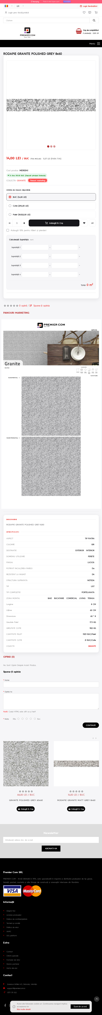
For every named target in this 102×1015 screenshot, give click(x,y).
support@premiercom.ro (16, 988)
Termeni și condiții (13, 923)
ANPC (9, 931)
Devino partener (13, 964)
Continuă (91, 725)
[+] (24, 223)
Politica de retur (13, 927)
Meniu (92, 43)
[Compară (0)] (89, 12)
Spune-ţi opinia (41, 305)
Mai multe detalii (24, 1009)
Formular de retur (13, 960)
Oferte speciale (12, 956)
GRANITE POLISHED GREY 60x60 (26, 800)
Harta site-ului (12, 968)
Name (7, 680)
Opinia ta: (8, 691)
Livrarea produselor (14, 915)
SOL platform (12, 935)
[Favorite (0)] (84, 12)
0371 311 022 (12, 992)
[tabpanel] (51, 105)
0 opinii (23, 305)
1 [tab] (48, 146)
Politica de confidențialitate (17, 919)
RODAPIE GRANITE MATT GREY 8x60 (76, 800)
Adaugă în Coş (56, 223)
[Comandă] (96, 12)
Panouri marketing (37, 180)
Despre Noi (11, 911)
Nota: (7, 719)
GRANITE (21, 180)
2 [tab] (51, 146)
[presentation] (93, 737)
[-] (10, 223)
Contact (10, 951)
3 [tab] (54, 146)
